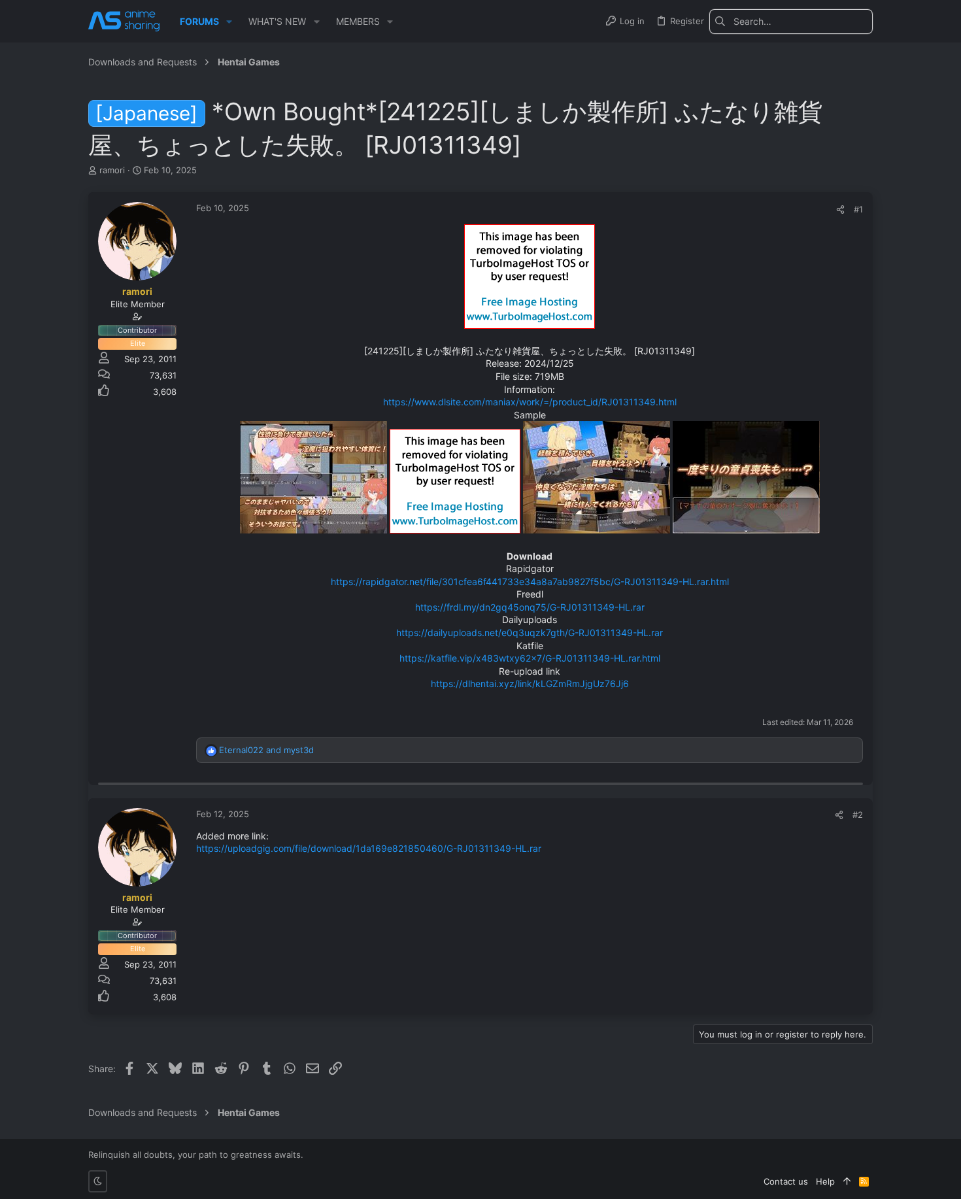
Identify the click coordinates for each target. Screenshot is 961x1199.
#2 (857, 814)
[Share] (840, 209)
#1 (858, 209)
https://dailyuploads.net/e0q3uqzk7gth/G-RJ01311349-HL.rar (529, 632)
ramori (112, 170)
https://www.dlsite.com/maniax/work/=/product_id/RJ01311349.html (530, 401)
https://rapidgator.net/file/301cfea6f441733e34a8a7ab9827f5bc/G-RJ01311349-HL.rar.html (530, 581)
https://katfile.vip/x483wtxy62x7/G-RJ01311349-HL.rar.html (529, 658)
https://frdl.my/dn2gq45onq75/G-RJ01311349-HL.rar (530, 607)
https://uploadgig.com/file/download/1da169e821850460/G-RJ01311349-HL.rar (368, 848)
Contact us (786, 1181)
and (266, 750)
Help (825, 1181)
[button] (229, 22)
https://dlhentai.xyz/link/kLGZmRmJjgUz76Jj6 (530, 683)
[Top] (847, 1181)
